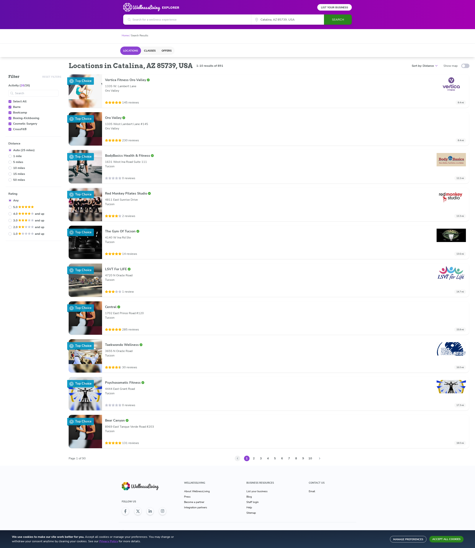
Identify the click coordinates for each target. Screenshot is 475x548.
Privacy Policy (108, 541)
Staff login (252, 502)
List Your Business (334, 7)
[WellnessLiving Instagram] (162, 511)
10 (310, 458)
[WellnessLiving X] (138, 511)
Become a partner (194, 502)
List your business (257, 491)
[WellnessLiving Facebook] (125, 511)
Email (312, 491)
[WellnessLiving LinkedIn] (150, 511)
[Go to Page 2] (319, 458)
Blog (249, 496)
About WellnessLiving (197, 491)
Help (249, 507)
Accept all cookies (446, 539)
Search (338, 20)
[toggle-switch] (465, 66)
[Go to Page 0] (237, 458)
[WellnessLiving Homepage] (144, 486)
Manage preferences (408, 539)
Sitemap (251, 513)
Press (187, 496)
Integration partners (195, 507)
